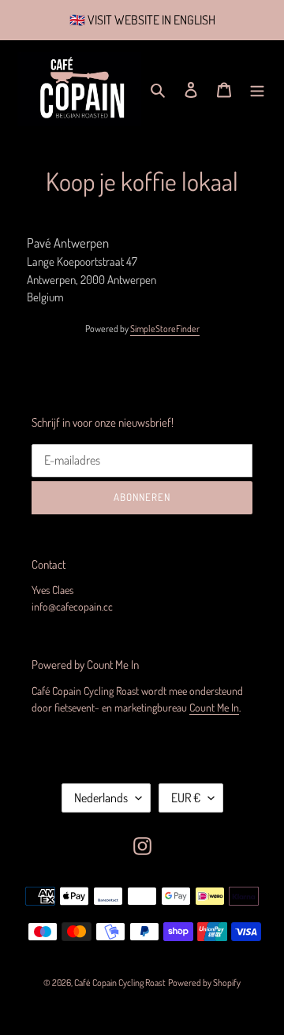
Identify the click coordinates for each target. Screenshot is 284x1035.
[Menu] (257, 89)
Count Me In (214, 707)
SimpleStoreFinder (165, 328)
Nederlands (101, 797)
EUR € (185, 797)
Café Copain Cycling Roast (120, 982)
